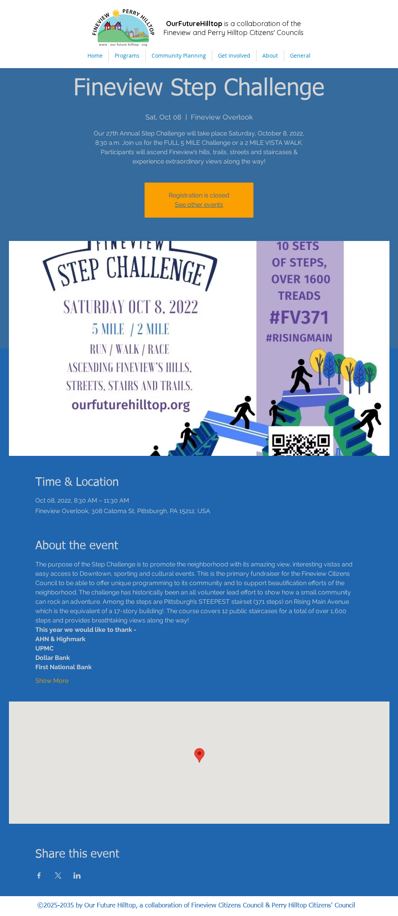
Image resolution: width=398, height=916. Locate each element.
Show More (51, 680)
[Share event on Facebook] (39, 875)
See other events (199, 204)
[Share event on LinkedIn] (77, 875)
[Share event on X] (58, 875)
